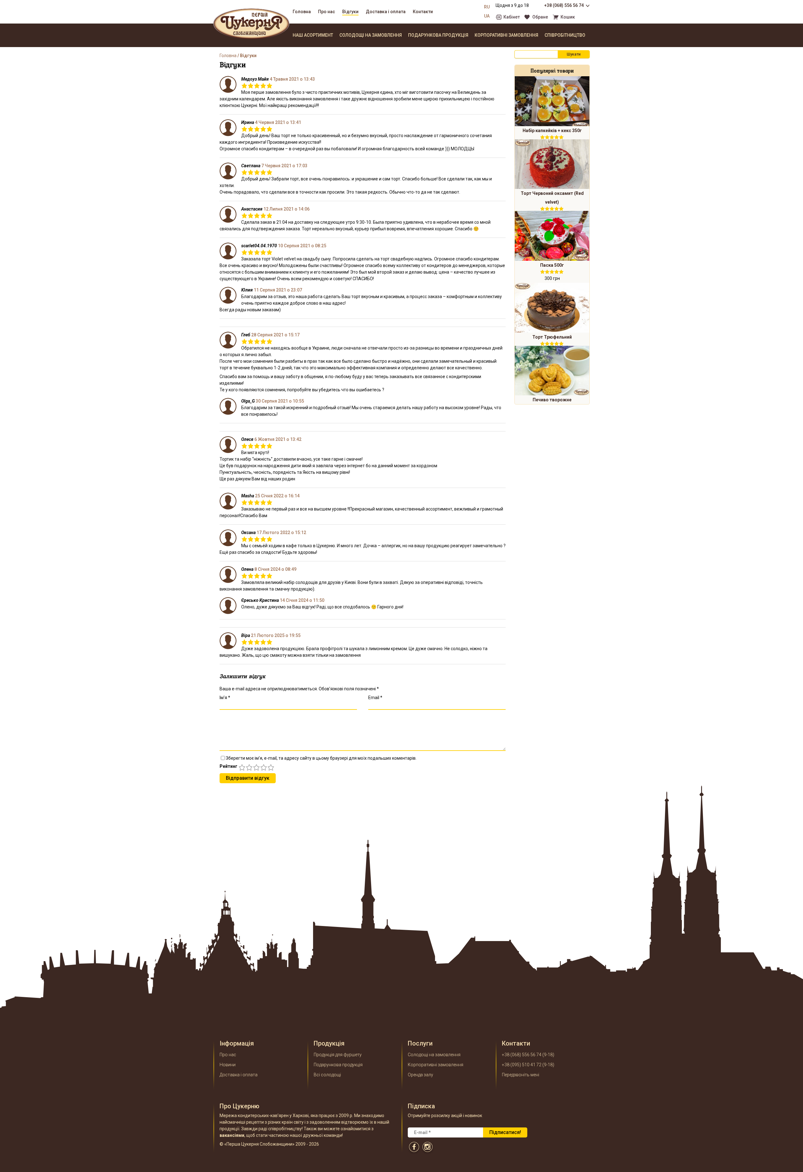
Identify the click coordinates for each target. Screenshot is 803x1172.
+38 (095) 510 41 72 (521, 1064)
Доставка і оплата (386, 11)
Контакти (423, 11)
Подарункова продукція (438, 35)
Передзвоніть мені (520, 1074)
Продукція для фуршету (338, 1054)
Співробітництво (565, 35)
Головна (302, 11)
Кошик (568, 17)
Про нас (326, 11)
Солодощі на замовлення (370, 35)
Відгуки (350, 11)
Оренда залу (420, 1074)
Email (375, 697)
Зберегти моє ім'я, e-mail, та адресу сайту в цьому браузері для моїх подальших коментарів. (321, 758)
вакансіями (232, 1135)
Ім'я (225, 697)
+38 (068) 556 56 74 (564, 5)
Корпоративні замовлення (506, 35)
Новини (228, 1064)
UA (487, 16)
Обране (540, 17)
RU (487, 6)
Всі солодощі (327, 1074)
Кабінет (511, 17)
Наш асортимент (313, 35)
